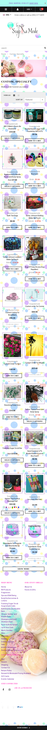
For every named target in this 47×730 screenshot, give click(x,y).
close (45, 3)
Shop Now (34, 3)
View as (7, 95)
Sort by (19, 100)
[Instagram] (9, 689)
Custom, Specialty (17, 54)
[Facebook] (3, 689)
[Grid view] (14, 95)
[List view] (18, 95)
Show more (23, 569)
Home (3, 54)
